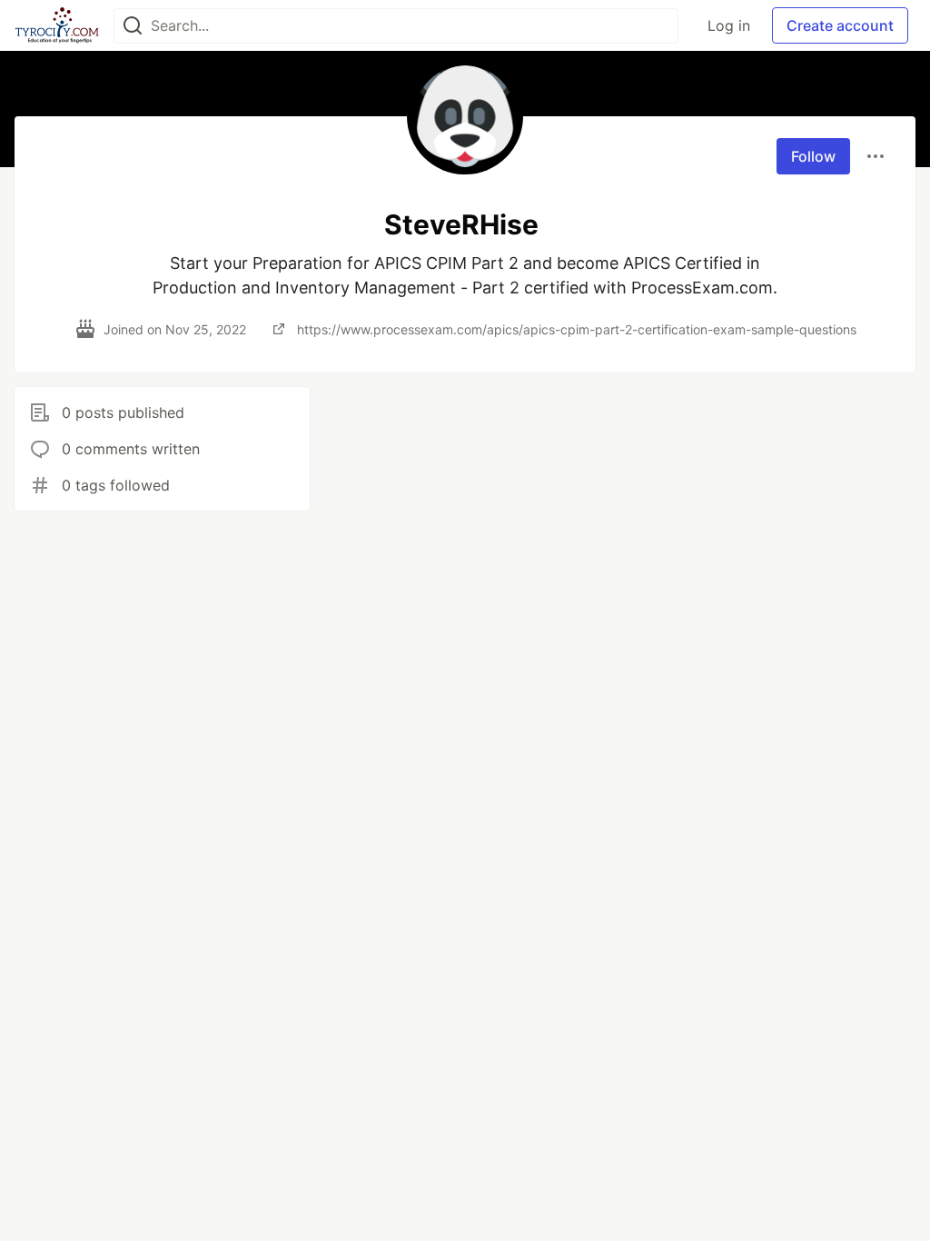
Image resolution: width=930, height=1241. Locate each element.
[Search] (132, 26)
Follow (813, 156)
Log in (728, 25)
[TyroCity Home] (57, 25)
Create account (840, 25)
